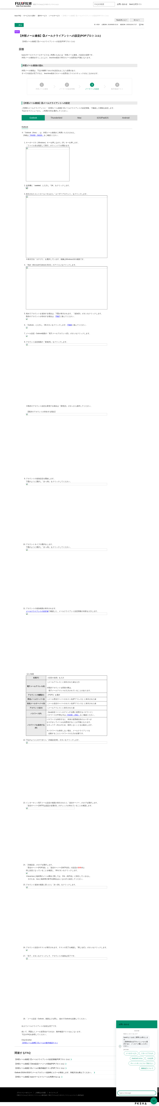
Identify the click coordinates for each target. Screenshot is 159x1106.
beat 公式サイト (135, 4)
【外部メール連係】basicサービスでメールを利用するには (37, 1077)
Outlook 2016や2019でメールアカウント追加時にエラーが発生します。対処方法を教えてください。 (54, 1072)
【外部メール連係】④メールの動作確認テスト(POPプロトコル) (39, 1068)
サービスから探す (29, 16)
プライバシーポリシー (24, 1093)
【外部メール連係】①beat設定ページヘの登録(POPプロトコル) (39, 1064)
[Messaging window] (136, 1058)
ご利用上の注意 (40, 1093)
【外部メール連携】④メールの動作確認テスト (40, 1043)
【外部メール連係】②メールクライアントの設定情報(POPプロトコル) (42, 1059)
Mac (79, 118)
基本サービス (42, 16)
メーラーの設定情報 (67, 89)
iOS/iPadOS (102, 118)
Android (125, 118)
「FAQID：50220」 (36, 135)
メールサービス (54, 16)
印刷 (142, 24)
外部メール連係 (42, 89)
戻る (20, 25)
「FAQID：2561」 (73, 715)
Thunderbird (56, 118)
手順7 (57, 316)
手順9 (69, 325)
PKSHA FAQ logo (141, 1103)
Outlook (33, 118)
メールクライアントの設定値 (37, 611)
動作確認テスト (117, 89)
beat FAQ (18, 16)
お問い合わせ (122, 4)
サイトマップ (53, 1093)
